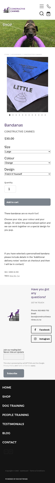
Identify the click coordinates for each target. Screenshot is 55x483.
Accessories (16, 55)
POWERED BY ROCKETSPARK (16, 479)
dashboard (24, 471)
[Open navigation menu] (41, 6)
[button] (41, 13)
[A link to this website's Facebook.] (6, 452)
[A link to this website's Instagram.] (11, 452)
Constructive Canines (32, 55)
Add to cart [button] (12, 202)
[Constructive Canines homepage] (20, 10)
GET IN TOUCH (37, 302)
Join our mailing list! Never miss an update (14, 351)
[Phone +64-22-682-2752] (48, 6)
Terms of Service (24, 365)
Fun (18, 276)
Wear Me (13, 276)
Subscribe (12, 373)
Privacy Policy (9, 365)
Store (6, 55)
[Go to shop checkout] (48, 13)
